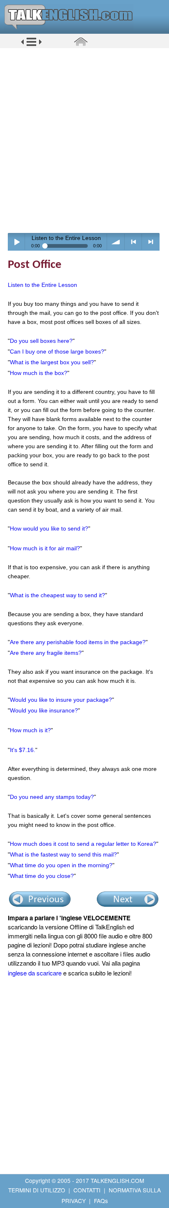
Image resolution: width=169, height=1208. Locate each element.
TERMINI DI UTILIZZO (36, 1190)
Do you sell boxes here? (41, 340)
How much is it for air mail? (45, 548)
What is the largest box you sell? (52, 362)
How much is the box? (38, 373)
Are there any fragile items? (46, 652)
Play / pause (17, 242)
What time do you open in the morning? (61, 865)
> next (151, 242)
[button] (31, 45)
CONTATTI (86, 1190)
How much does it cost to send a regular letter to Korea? (83, 843)
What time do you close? (42, 876)
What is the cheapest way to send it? (57, 595)
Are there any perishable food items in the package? (78, 642)
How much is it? (30, 730)
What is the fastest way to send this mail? (63, 854)
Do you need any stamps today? (52, 797)
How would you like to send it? (49, 528)
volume (116, 242)
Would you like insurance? (44, 710)
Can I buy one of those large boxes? (57, 351)
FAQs (101, 1200)
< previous (134, 242)
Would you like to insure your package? (61, 699)
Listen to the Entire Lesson (42, 285)
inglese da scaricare (35, 972)
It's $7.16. (22, 750)
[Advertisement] (84, 140)
